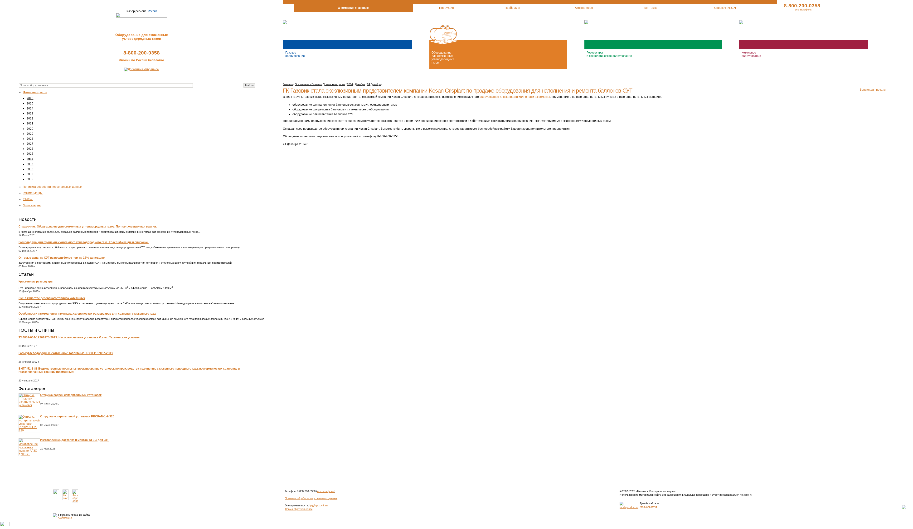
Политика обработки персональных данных (52, 186)
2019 (30, 133)
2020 (30, 128)
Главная (288, 84)
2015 (30, 153)
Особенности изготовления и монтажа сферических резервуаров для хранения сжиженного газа (87, 313)
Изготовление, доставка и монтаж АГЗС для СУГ (74, 440)
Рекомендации (33, 193)
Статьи (28, 199)
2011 (30, 174)
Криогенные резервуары (36, 281)
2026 (30, 98)
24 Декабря (374, 84)
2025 (30, 103)
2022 (30, 118)
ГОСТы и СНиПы (36, 330)
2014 (30, 159)
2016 (30, 148)
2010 (30, 179)
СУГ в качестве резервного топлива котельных (52, 298)
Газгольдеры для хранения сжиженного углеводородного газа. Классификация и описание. (84, 242)
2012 (30, 169)
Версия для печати (873, 89)
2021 (30, 123)
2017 (30, 143)
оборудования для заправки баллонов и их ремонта (515, 97)
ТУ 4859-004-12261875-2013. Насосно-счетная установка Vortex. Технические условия (79, 337)
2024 (30, 108)
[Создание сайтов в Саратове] (629, 507)
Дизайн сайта (648, 503)
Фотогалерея (32, 205)
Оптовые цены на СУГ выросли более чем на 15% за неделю (62, 257)
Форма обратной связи (298, 509)
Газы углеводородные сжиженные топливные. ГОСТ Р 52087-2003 (66, 353)
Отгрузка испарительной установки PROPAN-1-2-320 (77, 416)
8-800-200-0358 (141, 52)
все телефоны (803, 9)
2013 (30, 164)
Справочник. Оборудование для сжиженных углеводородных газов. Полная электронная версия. (88, 226)
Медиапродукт (648, 506)
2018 (30, 138)
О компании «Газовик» (308, 84)
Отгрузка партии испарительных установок (71, 395)
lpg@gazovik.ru (319, 505)
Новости (28, 219)
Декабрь (360, 84)
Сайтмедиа (65, 517)
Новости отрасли (35, 92)
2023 (30, 113)
